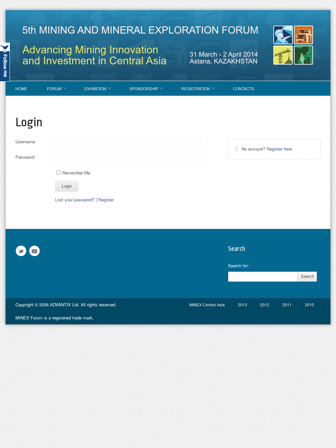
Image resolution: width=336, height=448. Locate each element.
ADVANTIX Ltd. (65, 304)
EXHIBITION (90, 91)
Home (21, 88)
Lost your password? (74, 199)
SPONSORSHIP (138, 91)
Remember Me (76, 173)
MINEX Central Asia (207, 304)
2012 (264, 304)
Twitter (21, 251)
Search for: (238, 266)
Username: (25, 142)
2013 (242, 304)
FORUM (49, 91)
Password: (25, 157)
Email (34, 251)
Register (106, 199)
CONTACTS (243, 88)
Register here (279, 149)
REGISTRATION (190, 91)
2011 (287, 304)
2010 (309, 304)
